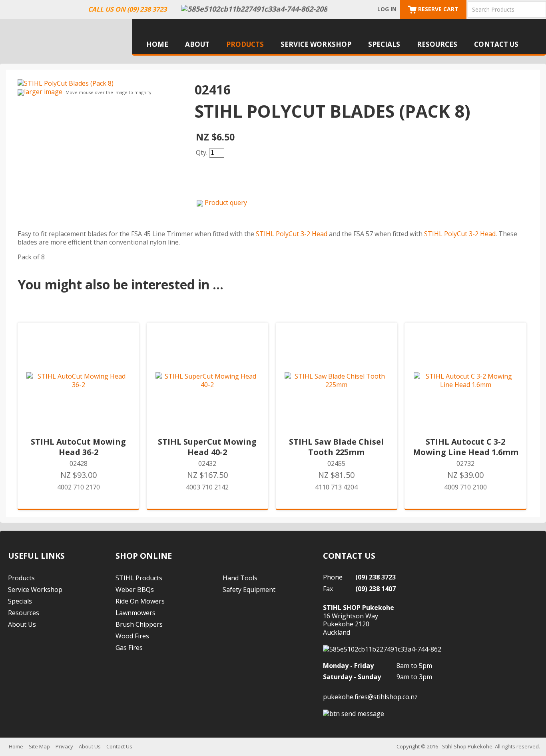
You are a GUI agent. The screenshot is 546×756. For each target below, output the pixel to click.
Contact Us (496, 44)
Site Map (39, 746)
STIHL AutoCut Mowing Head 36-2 (78, 447)
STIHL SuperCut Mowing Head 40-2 (207, 447)
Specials (384, 44)
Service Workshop (316, 44)
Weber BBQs (135, 589)
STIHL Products (139, 578)
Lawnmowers (135, 612)
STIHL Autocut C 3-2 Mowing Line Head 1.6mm (465, 447)
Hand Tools (240, 578)
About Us (22, 624)
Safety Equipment (249, 589)
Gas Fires (129, 647)
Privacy (64, 746)
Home (157, 44)
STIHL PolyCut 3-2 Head (291, 233)
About (197, 44)
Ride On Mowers (140, 601)
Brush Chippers (139, 624)
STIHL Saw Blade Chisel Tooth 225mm (336, 447)
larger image (43, 91)
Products (245, 44)
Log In (387, 9)
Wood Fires (132, 636)
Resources (437, 44)
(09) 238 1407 (375, 588)
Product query (226, 202)
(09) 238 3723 (375, 577)
